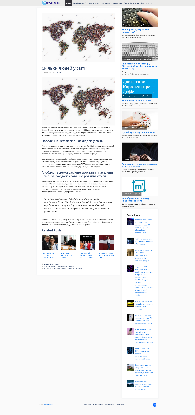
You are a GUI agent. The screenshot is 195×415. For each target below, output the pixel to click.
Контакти (120, 404)
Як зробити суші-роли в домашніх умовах (59, 266)
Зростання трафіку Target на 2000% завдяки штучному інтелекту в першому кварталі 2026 (144, 370)
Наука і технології (79, 3)
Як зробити (145, 3)
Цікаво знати (54, 264)
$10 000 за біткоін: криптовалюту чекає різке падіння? (63, 268)
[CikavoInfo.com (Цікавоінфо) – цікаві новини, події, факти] (51, 3)
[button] (151, 3)
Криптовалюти (106, 3)
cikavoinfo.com (49, 404)
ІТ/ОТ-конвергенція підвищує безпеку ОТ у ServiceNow (144, 241)
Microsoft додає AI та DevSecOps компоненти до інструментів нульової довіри (143, 255)
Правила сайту (110, 404)
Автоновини (117, 3)
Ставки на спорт (93, 3)
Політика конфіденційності (93, 404)
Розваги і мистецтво (131, 3)
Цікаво (68, 3)
